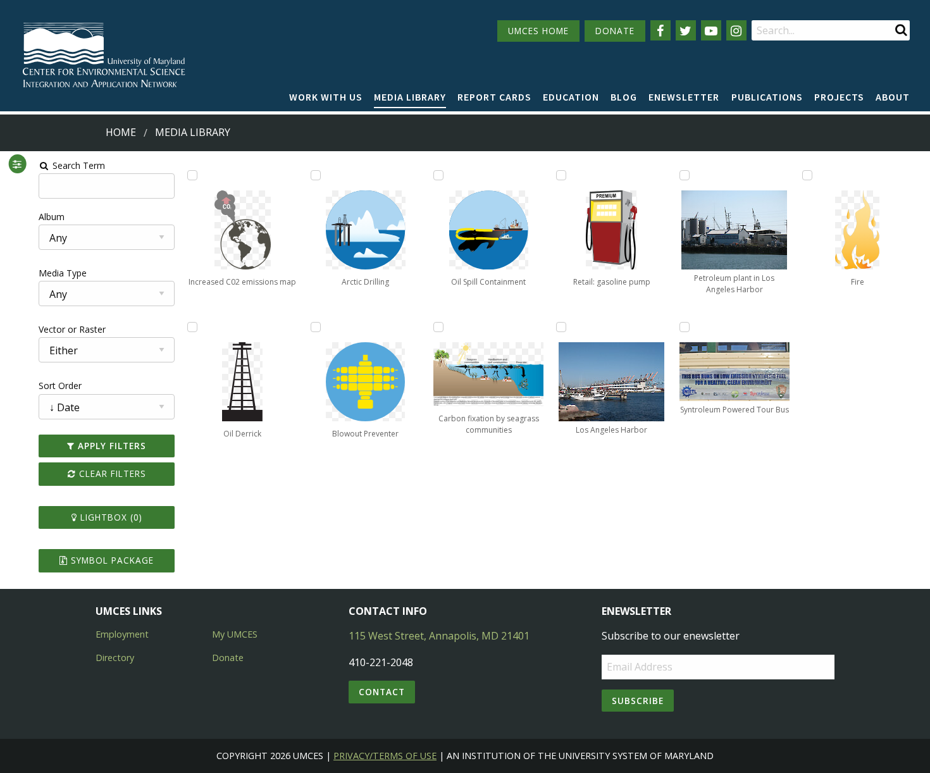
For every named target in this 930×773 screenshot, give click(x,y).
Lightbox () (109, 517)
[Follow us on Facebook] (660, 30)
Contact (382, 692)
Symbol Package (111, 560)
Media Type (63, 273)
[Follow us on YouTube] (711, 30)
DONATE (615, 31)
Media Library (410, 96)
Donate (228, 658)
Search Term (77, 165)
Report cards (494, 96)
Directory (115, 658)
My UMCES (234, 634)
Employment (122, 634)
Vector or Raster (72, 329)
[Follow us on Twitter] (686, 30)
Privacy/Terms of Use (385, 756)
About (893, 96)
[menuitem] (326, 97)
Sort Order (60, 386)
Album (52, 217)
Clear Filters (111, 473)
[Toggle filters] (17, 163)
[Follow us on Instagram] (736, 30)
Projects (839, 96)
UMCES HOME (538, 31)
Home (121, 132)
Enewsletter (683, 96)
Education (571, 96)
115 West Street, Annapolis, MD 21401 (439, 636)
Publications (767, 96)
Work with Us (326, 96)
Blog (624, 96)
